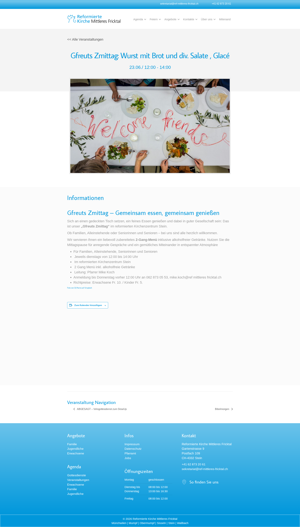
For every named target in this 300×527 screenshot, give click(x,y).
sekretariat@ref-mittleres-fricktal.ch (179, 3)
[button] (145, 19)
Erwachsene (75, 453)
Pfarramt (130, 453)
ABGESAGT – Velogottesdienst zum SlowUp (101, 409)
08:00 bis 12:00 (158, 498)
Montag (129, 479)
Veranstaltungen (78, 480)
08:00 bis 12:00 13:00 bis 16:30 (158, 489)
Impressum (132, 444)
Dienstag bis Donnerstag (132, 489)
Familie (72, 444)
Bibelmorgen (222, 409)
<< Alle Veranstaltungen (85, 39)
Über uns (206, 19)
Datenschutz (133, 448)
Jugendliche (75, 448)
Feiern (154, 19)
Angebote (170, 19)
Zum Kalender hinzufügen (88, 305)
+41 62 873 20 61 (221, 3)
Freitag (129, 498)
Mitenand (225, 19)
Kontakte (188, 19)
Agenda (138, 19)
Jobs (128, 458)
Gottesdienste (76, 475)
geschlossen (156, 479)
